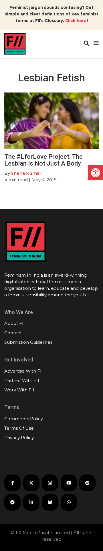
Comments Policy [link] (23, 418)
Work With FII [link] (19, 390)
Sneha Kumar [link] (26, 173)
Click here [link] (76, 20)
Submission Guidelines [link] (28, 342)
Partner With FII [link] (21, 380)
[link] (95, 172)
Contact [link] (13, 332)
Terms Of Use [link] (19, 428)
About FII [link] (14, 323)
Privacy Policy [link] (19, 437)
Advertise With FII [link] (23, 371)
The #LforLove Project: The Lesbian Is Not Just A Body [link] (43, 160)
